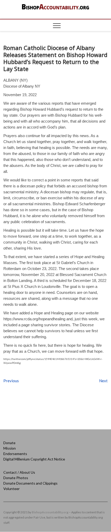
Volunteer (11, 488)
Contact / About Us (19, 472)
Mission (9, 448)
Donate (9, 443)
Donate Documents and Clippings (30, 483)
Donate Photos (15, 478)
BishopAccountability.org (50, 512)
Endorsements (15, 453)
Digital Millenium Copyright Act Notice (34, 459)
